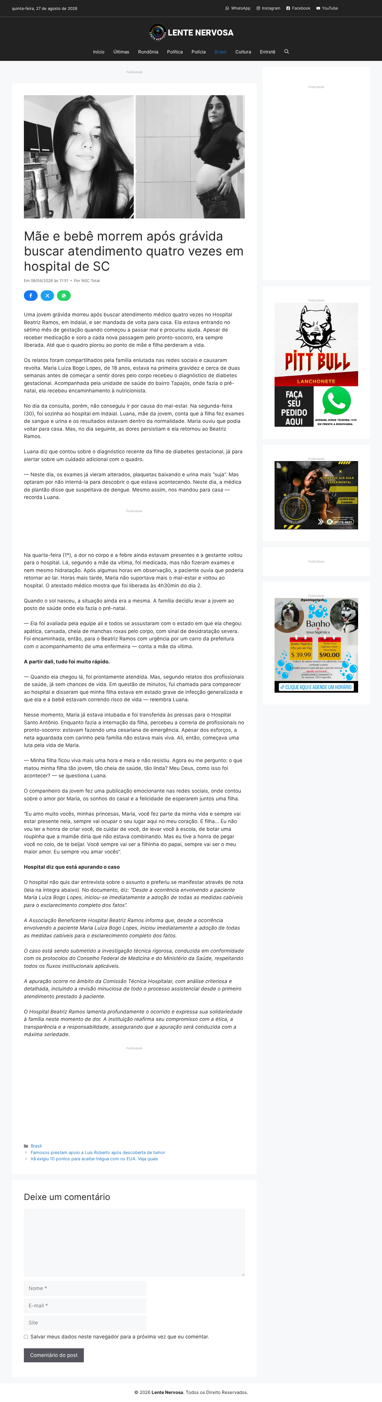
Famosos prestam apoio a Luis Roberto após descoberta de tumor (98, 1152)
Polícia (199, 52)
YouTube (330, 8)
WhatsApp (240, 8)
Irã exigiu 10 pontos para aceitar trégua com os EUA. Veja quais (94, 1158)
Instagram (271, 8)
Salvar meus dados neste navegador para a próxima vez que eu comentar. (119, 1337)
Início (98, 52)
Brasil (221, 52)
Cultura (243, 52)
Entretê (267, 52)
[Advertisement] (134, 528)
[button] (286, 52)
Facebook (301, 8)
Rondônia (148, 52)
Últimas (121, 52)
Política (175, 52)
